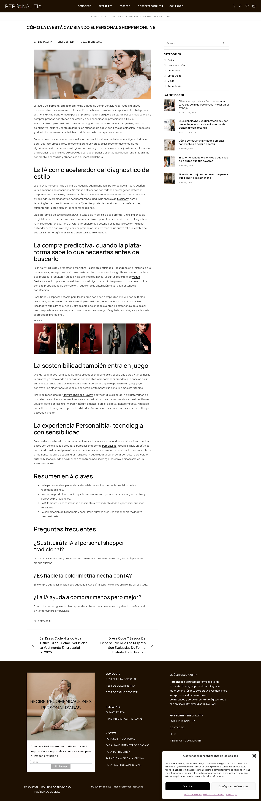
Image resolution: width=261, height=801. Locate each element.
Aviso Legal (231, 794)
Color (171, 60)
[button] (254, 756)
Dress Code (174, 75)
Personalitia (44, 42)
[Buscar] (240, 6)
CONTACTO (176, 6)
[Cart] (254, 6)
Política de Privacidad (213, 794)
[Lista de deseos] (247, 6)
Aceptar (188, 786)
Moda (84, 42)
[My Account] (233, 6)
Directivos (174, 70)
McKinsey (123, 199)
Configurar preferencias (234, 786)
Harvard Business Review (78, 395)
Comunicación (176, 65)
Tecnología (95, 42)
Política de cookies (193, 794)
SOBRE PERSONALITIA (150, 6)
